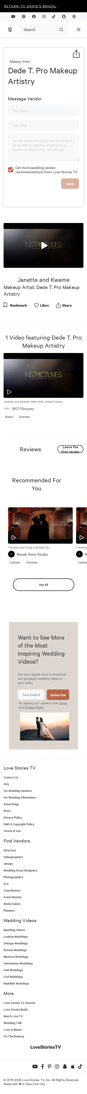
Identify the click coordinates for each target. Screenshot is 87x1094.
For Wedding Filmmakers (20, 797)
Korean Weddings (15, 950)
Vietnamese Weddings (18, 963)
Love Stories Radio (16, 1009)
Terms (63, 703)
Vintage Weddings (16, 943)
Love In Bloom (13, 1029)
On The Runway (14, 1036)
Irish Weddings (13, 970)
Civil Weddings (13, 976)
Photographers (13, 877)
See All (43, 584)
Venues (8, 863)
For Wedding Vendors (18, 791)
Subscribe (58, 694)
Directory (10, 850)
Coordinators (12, 890)
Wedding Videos (14, 930)
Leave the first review (70, 449)
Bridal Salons (12, 904)
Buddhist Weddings (16, 983)
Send (70, 183)
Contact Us (11, 777)
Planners (9, 910)
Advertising (11, 804)
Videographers (13, 857)
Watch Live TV (13, 1016)
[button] (43, 245)
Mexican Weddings (16, 956)
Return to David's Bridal (30, 6)
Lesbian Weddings (16, 936)
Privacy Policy (34, 707)
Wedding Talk (13, 1023)
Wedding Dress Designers (20, 870)
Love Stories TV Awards (19, 1003)
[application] (43, 245)
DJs (6, 883)
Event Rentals (12, 897)
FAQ (6, 784)
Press (7, 811)
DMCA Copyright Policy (19, 824)
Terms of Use (12, 831)
